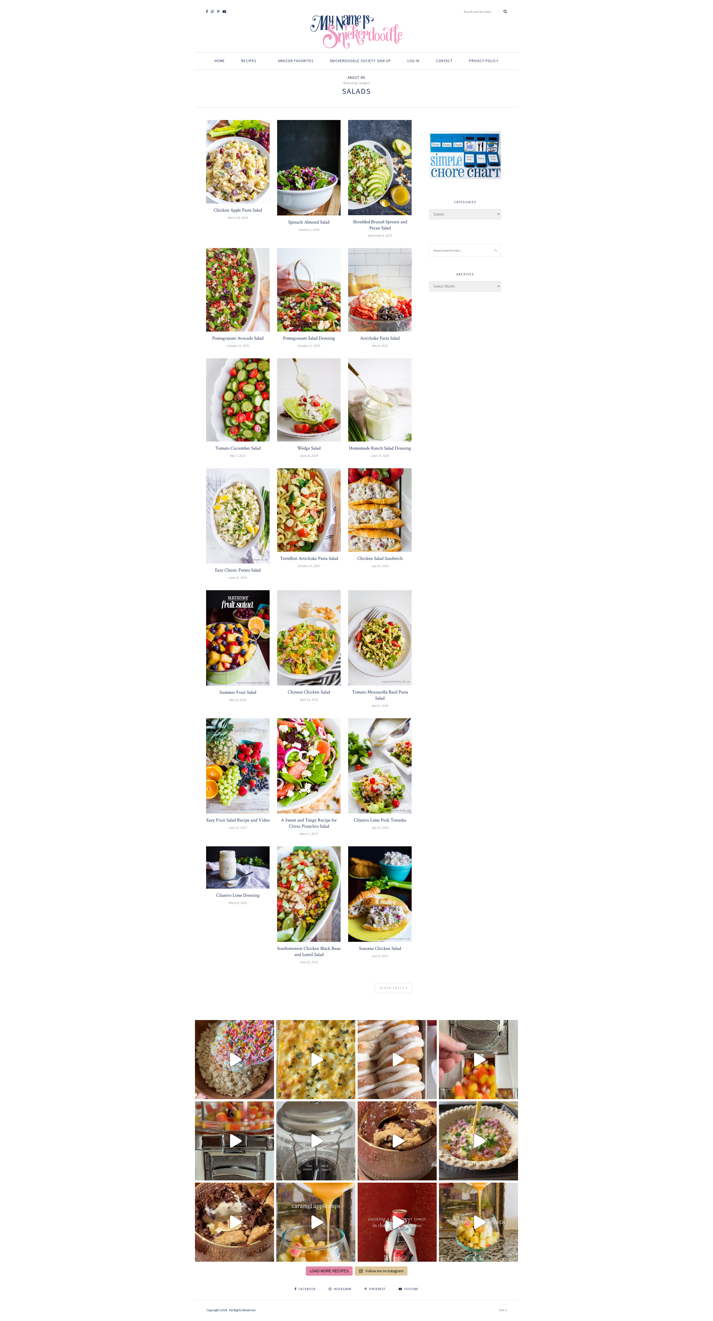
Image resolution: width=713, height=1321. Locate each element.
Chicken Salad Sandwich (380, 558)
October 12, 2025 (237, 346)
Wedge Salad (309, 448)
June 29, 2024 (309, 456)
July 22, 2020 (380, 566)
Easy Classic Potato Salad (238, 570)
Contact (444, 60)
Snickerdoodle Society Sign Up (360, 60)
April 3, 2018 (380, 706)
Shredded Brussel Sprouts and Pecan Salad (380, 225)
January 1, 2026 (309, 229)
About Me (357, 77)
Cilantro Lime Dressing (238, 895)
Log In (413, 60)
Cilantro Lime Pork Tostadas (380, 820)
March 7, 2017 (309, 834)
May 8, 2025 (380, 346)
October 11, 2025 (308, 346)
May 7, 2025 (238, 456)
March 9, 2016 (238, 903)
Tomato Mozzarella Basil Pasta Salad (380, 695)
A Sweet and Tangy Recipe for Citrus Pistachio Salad (309, 823)
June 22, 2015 (309, 962)
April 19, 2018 (309, 699)
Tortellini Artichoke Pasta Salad (309, 558)
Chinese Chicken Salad (309, 692)
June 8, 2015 (380, 956)
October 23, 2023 (308, 566)
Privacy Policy (484, 60)
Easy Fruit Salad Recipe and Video (238, 820)
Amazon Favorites (295, 60)
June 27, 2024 (380, 456)
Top (502, 1310)
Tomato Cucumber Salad (238, 448)
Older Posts (393, 988)
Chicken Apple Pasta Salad (238, 210)
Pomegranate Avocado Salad (237, 338)
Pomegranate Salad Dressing (309, 338)
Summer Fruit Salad (237, 692)
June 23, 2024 (238, 577)
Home (219, 60)
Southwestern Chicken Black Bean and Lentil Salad (309, 951)
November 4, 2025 (380, 235)
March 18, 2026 (238, 217)
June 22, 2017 (238, 827)
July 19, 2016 (380, 827)
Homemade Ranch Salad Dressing (380, 448)
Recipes (248, 60)
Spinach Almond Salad (308, 222)
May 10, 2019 (237, 700)
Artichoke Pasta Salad (380, 338)
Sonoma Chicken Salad (380, 948)
